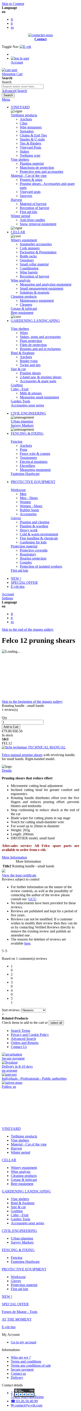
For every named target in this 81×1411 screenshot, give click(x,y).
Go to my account (23, 1342)
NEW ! (16, 578)
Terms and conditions (26, 1361)
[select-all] (56, 1022)
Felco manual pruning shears (22, 755)
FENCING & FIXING (27, 433)
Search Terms (20, 1031)
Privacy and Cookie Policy (30, 1035)
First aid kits (19, 570)
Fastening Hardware (25, 474)
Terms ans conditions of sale (31, 1365)
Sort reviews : (11, 1010)
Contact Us (19, 1047)
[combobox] (22, 86)
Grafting (17, 385)
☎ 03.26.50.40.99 (24, 1401)
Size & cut (18, 369)
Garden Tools (20, 401)
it (12, 23)
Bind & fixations (22, 353)
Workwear (18, 490)
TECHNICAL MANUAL (46, 747)
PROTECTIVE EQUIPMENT (33, 482)
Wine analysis (20, 280)
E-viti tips (18, 586)
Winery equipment (24, 240)
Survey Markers (22, 425)
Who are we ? (21, 1357)
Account (8, 594)
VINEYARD (20, 107)
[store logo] (25, 47)
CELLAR (18, 232)
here (27, 943)
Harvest (16, 200)
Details (7, 770)
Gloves (16, 518)
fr (12, 19)
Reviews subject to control (21, 879)
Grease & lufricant (24, 308)
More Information (14, 857)
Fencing (16, 441)
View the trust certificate (19, 875)
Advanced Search (14, 91)
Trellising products (24, 115)
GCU (32, 899)
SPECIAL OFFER (24, 582)
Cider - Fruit (19, 389)
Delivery (17, 1377)
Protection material (24, 546)
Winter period (20, 216)
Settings (7, 598)
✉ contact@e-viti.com (26, 1405)
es (12, 27)
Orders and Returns (24, 1043)
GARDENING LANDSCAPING (35, 321)
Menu (6, 99)
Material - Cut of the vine (29, 175)
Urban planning (22, 421)
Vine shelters (20, 159)
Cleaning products (24, 296)
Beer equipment (22, 312)
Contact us (18, 1373)
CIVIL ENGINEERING (28, 413)
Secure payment (22, 1369)
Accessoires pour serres (27, 405)
